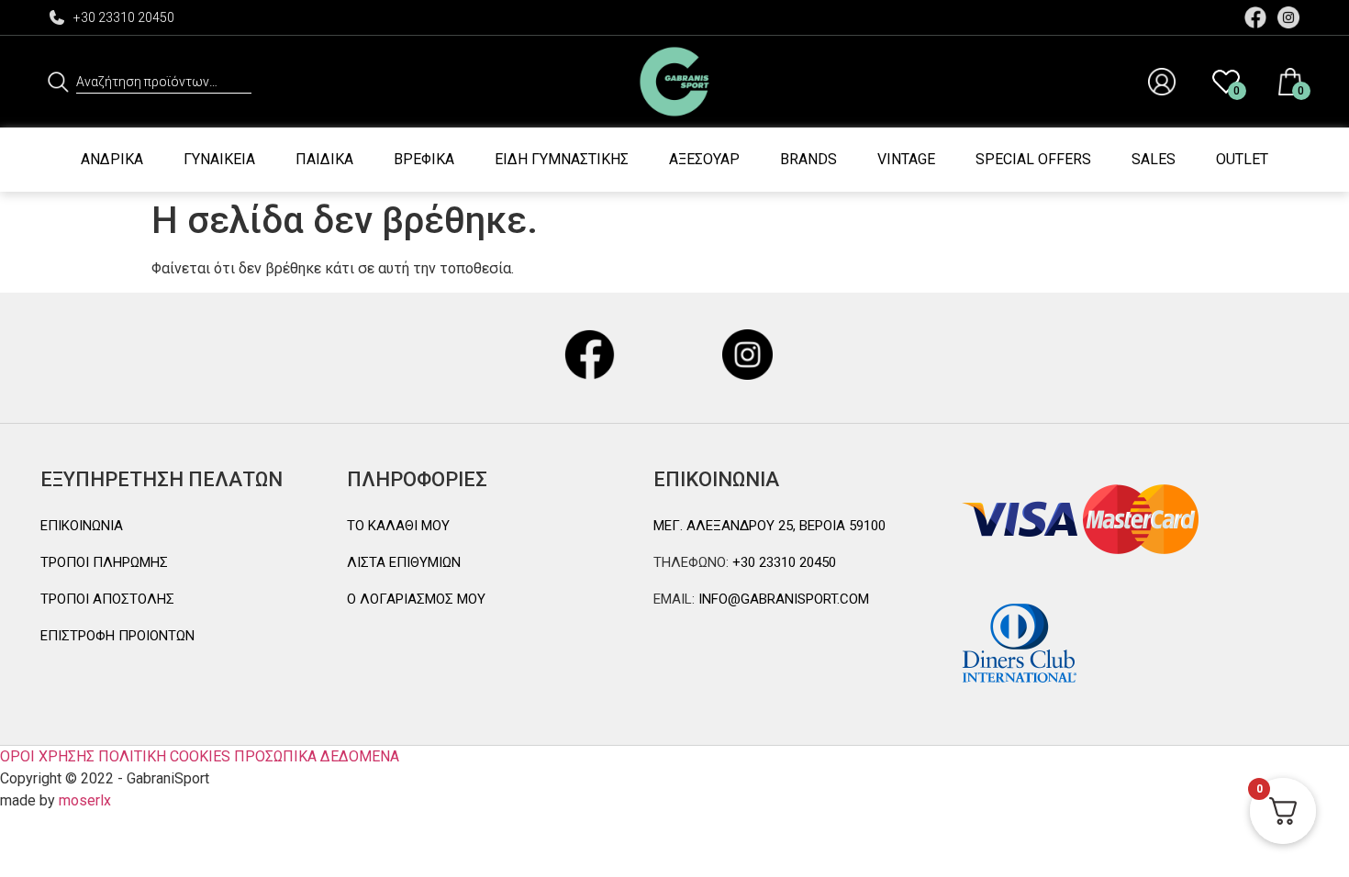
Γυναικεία (219, 159)
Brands (808, 159)
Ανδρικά (112, 159)
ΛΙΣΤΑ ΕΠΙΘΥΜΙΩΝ (404, 562)
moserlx (85, 800)
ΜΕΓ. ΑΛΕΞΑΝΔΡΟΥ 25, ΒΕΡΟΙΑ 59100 (769, 525)
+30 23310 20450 (123, 17)
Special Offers (1033, 159)
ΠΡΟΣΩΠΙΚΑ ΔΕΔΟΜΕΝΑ (316, 756)
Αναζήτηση (58, 81)
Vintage (906, 159)
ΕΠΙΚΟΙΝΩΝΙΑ (81, 525)
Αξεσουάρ (704, 159)
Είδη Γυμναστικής (562, 159)
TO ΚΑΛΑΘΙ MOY (398, 525)
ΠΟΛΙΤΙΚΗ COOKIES (164, 756)
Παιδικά (324, 159)
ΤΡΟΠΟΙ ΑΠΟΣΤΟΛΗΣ (107, 599)
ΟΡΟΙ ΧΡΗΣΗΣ (47, 756)
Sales (1154, 159)
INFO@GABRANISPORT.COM (782, 599)
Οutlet (1242, 159)
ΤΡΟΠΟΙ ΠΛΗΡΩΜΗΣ (104, 562)
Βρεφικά (424, 159)
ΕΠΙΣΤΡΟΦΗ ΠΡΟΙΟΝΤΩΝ (117, 635)
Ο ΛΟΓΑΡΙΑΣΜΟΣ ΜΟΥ (416, 599)
